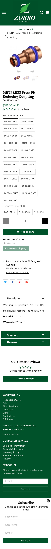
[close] (48, 500)
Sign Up (25, 540)
